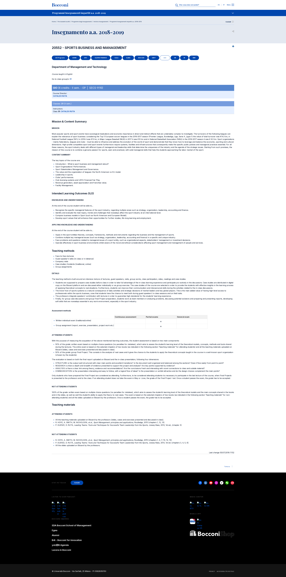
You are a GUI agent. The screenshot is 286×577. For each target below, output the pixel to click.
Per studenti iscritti (64, 21)
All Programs (60, 58)
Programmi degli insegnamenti (82, 21)
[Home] (60, 5)
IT (224, 5)
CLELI (116, 58)
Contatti (228, 22)
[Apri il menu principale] (232, 5)
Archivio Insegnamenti (101, 21)
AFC (85, 58)
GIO (165, 58)
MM (194, 58)
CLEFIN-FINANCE (101, 58)
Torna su (227, 466)
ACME (74, 58)
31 (71, 79)
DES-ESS (141, 58)
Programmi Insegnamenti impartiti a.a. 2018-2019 (126, 21)
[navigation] (143, 13)
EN (219, 5)
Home (54, 21)
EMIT (154, 58)
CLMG (128, 58)
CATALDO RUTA (60, 96)
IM (175, 58)
